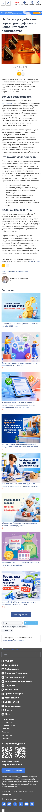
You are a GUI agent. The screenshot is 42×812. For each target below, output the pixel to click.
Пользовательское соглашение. (15, 784)
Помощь (5, 732)
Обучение (10, 685)
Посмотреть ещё (21, 615)
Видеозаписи (12, 702)
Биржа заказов (13, 706)
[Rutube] (32, 804)
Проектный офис (14, 693)
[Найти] (37, 654)
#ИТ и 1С (4, 271)
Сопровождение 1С (15, 677)
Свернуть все (7, 630)
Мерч (7, 714)
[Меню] (3, 3)
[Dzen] (21, 804)
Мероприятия (12, 698)
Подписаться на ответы (12, 623)
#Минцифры (10, 271)
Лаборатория (12, 669)
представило (7, 103)
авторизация (19, 640)
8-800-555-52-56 (10, 761)
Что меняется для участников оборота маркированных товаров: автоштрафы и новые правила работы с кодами (18, 404)
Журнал (9, 661)
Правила (5, 729)
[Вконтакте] (9, 804)
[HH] (15, 804)
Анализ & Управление (16, 673)
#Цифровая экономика (21, 271)
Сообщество (7, 722)
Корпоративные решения (18, 681)
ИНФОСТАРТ (34, 261)
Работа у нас (7, 735)
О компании (8, 719)
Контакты (6, 739)
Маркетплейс (12, 689)
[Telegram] (4, 804)
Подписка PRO (8, 725)
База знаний (11, 665)
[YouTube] (26, 804)
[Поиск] (8, 3)
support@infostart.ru (12, 764)
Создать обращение (13, 771)
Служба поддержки (14, 743)
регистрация (8, 640)
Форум (8, 710)
